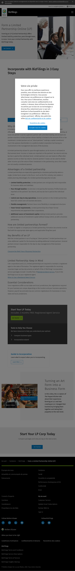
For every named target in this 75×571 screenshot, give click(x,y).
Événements (6, 478)
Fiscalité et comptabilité (46, 478)
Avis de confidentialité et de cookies (38, 118)
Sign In (40, 512)
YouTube (22, 522)
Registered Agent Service (45, 272)
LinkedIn (15, 522)
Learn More (16, 362)
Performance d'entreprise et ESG (49, 482)
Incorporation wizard (21, 340)
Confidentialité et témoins (30, 541)
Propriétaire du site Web (10, 508)
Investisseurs (6, 504)
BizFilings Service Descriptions (12, 554)
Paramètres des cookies (37, 123)
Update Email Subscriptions (47, 504)
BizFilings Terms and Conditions (12, 550)
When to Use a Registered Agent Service (21, 277)
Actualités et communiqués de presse (15, 474)
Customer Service (44, 500)
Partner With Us (43, 508)
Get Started (8, 48)
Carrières (5, 500)
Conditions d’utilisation (10, 541)
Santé (40, 474)
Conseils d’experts (8, 496)
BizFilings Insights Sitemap (11, 562)
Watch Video (10, 405)
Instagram (9, 522)
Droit (40, 490)
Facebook (3, 522)
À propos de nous (7, 470)
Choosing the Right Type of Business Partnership (24, 251)
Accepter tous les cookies (37, 128)
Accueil (4, 461)
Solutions (12, 461)
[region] (37, 106)
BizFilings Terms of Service (11, 558)
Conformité (42, 486)
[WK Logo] (9, 529)
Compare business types (22, 336)
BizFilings (22, 461)
